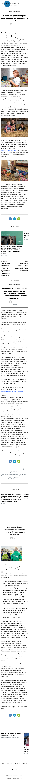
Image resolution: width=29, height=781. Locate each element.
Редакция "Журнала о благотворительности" (11, 737)
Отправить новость (21, 763)
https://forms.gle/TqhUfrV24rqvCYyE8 (12, 391)
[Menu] (26, 4)
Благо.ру (24, 474)
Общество (16, 477)
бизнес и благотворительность (10, 474)
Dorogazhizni (4, 255)
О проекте (10, 763)
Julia (27, 753)
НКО (10, 477)
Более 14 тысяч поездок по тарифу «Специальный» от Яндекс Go (11, 734)
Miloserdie (17, 538)
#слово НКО (14, 471)
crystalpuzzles (17, 301)
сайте (2, 709)
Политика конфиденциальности (14, 778)
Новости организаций (14, 11)
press (27, 239)
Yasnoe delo (17, 24)
